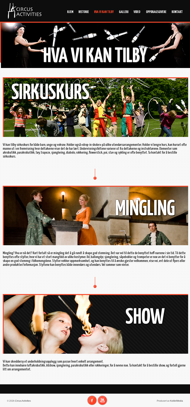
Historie (83, 12)
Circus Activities (22, 401)
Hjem (70, 12)
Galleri (123, 12)
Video (137, 12)
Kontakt (177, 12)
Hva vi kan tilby (104, 12)
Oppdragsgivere (155, 12)
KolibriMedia (176, 401)
